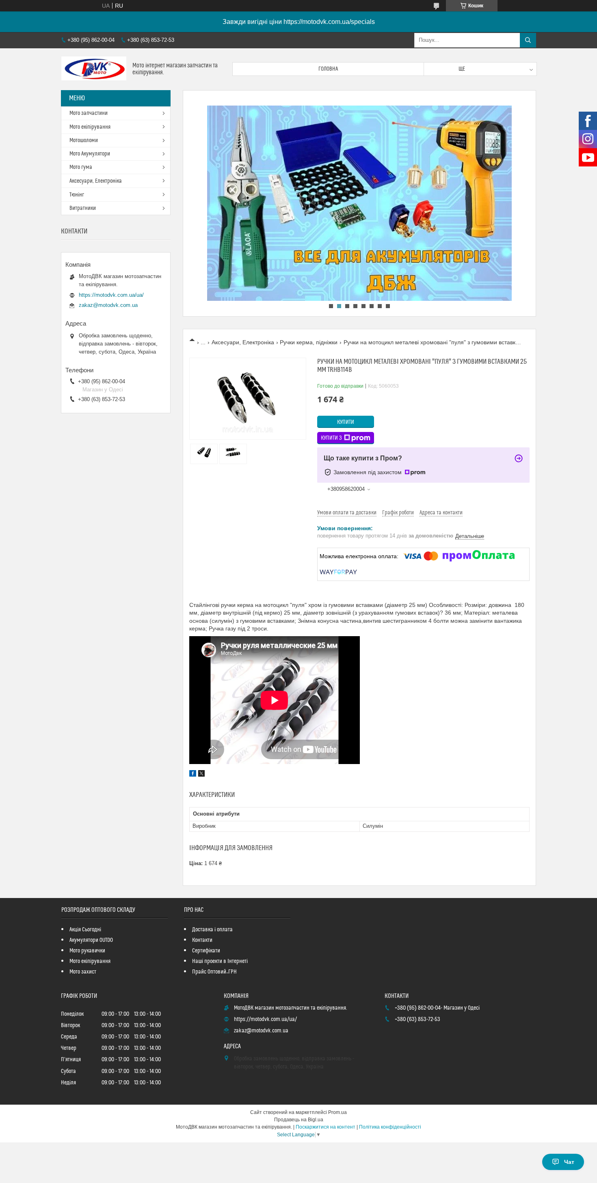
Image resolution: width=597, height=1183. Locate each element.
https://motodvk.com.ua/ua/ (111, 295)
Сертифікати (206, 951)
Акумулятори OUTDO (91, 940)
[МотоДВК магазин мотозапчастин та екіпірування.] (93, 69)
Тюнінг (76, 195)
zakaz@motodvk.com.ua (108, 305)
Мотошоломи (83, 140)
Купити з (331, 438)
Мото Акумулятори (89, 154)
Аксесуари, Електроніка (243, 342)
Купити (345, 422)
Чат (569, 1162)
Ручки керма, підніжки (308, 342)
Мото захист (82, 972)
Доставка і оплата (212, 929)
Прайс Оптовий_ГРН (214, 972)
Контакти (202, 940)
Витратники (82, 208)
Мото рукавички (87, 951)
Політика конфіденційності (390, 1127)
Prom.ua (337, 1112)
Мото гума (80, 167)
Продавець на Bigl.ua (298, 1120)
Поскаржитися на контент (325, 1127)
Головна (328, 69)
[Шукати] (528, 40)
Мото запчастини (88, 113)
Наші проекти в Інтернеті (220, 961)
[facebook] (192, 774)
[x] (201, 774)
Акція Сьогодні (85, 929)
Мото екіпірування (89, 127)
